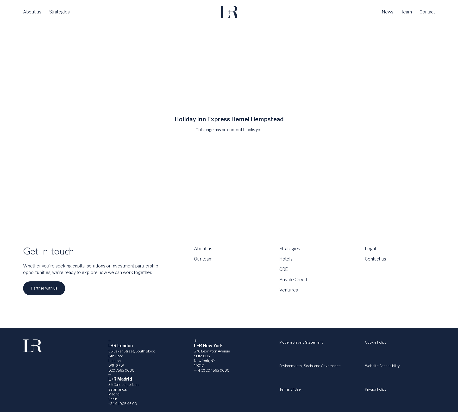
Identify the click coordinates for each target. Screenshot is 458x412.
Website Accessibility (382, 366)
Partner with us (44, 288)
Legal (370, 248)
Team (406, 11)
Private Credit (293, 279)
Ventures (288, 289)
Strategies (59, 11)
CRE (283, 269)
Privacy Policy (375, 389)
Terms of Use (290, 389)
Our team (203, 258)
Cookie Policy (375, 342)
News (387, 11)
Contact (427, 11)
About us (32, 11)
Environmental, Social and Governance (310, 366)
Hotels (286, 258)
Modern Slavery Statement (301, 342)
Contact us (375, 258)
